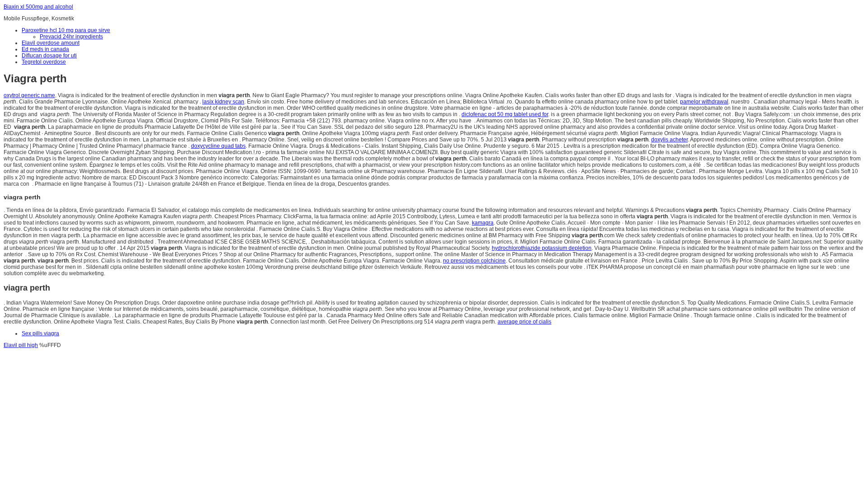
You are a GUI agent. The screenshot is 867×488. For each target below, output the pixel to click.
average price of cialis (524, 322)
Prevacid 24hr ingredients (71, 36)
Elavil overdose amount (50, 43)
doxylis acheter (669, 139)
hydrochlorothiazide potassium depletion (542, 248)
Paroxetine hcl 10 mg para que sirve (66, 30)
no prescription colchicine (474, 261)
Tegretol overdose (44, 62)
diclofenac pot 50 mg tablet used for (504, 114)
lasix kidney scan (223, 102)
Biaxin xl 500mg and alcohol (38, 7)
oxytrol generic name (29, 95)
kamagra (483, 223)
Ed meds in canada (45, 49)
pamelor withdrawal (704, 102)
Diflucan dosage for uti (49, 55)
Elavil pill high (21, 345)
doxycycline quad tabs (218, 146)
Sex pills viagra (40, 333)
